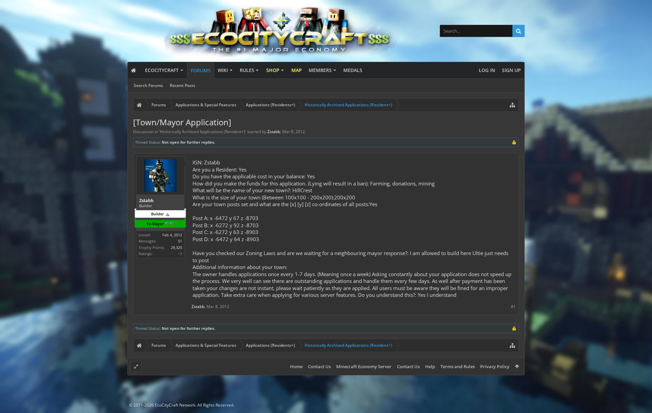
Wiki (223, 70)
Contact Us (319, 366)
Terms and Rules (457, 366)
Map (296, 70)
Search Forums (148, 85)
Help (430, 366)
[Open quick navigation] (512, 104)
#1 (513, 306)
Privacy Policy (494, 366)
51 (180, 241)
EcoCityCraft (162, 70)
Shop (272, 70)
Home (296, 366)
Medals (352, 70)
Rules (247, 70)
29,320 (176, 247)
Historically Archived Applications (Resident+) (202, 131)
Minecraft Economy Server (364, 366)
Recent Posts (182, 85)
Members (320, 70)
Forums (201, 70)
